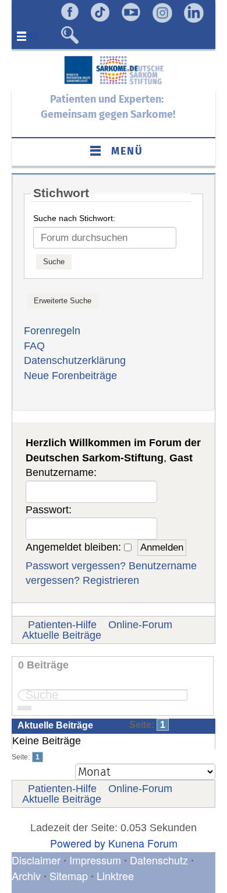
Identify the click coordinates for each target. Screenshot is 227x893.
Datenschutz (160, 859)
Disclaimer (36, 859)
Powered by (77, 842)
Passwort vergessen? (76, 566)
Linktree (115, 875)
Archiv (26, 875)
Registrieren (111, 580)
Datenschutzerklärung (75, 360)
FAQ (34, 346)
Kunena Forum (143, 842)
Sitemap (68, 875)
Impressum (95, 859)
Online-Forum (140, 625)
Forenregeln (52, 331)
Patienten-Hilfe (62, 625)
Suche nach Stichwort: (74, 218)
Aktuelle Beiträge (61, 635)
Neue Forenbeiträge (70, 375)
